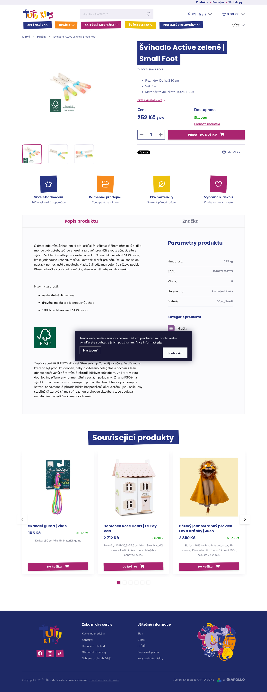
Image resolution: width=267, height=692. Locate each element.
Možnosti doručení (207, 124)
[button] (119, 582)
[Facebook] (40, 653)
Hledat (148, 14)
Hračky (182, 328)
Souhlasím (175, 353)
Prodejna (218, 2)
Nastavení (90, 350)
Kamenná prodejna (93, 633)
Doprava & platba (148, 652)
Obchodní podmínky (94, 652)
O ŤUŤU (142, 646)
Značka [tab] (190, 221)
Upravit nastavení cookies (104, 680)
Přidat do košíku (202, 135)
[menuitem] (37, 25)
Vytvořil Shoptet (183, 679)
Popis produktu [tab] (81, 221)
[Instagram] (50, 653)
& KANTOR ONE (204, 679)
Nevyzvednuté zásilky (150, 658)
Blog (140, 633)
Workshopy (235, 2)
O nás (141, 640)
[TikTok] (60, 653)
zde (159, 342)
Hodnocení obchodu (94, 646)
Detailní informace (149, 100)
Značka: (150, 69)
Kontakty (202, 2)
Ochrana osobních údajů (96, 658)
